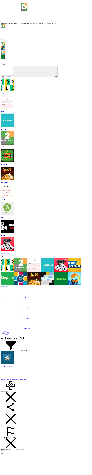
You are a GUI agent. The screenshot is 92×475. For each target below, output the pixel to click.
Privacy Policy (16, 379)
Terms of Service (22, 379)
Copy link (3, 426)
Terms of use (6, 333)
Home (24, 297)
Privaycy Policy (6, 332)
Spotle (2, 217)
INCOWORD (4, 164)
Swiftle (2, 111)
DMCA (11, 379)
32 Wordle (3, 129)
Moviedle (3, 235)
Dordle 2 (3, 147)
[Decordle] (3, 58)
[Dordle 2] (3, 54)
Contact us (5, 334)
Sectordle (3, 200)
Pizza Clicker (4, 182)
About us (5, 331)
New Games (26, 318)
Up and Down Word (6, 366)
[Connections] (3, 50)
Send (2, 453)
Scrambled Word (5, 253)
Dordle (2, 94)
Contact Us (7, 379)
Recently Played (26, 328)
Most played (26, 307)
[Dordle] (3, 45)
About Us (3, 379)
